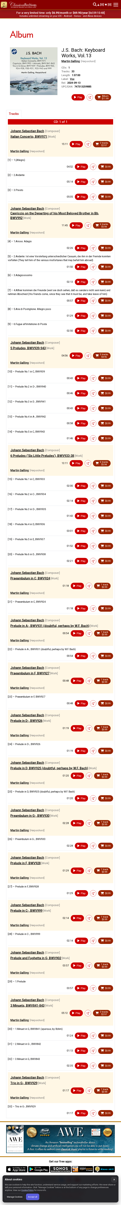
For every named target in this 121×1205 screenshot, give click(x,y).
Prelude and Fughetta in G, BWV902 (35, 958)
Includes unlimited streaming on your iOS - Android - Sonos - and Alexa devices (60, 16)
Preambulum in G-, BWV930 (29, 816)
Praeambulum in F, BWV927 (29, 673)
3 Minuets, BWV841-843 (27, 1005)
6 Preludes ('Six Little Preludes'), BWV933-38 (42, 456)
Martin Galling (70, 61)
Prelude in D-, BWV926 (26, 721)
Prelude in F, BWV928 (25, 863)
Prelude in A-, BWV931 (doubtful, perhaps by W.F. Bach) (49, 626)
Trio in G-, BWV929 (23, 1083)
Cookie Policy (27, 1190)
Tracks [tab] (14, 114)
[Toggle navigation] (115, 4)
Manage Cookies (14, 1197)
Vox (72, 79)
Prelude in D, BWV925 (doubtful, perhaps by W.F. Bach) (49, 768)
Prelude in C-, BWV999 (26, 910)
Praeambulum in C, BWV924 (30, 578)
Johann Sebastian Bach (27, 131)
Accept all (32, 1197)
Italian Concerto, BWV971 (28, 136)
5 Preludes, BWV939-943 (28, 348)
